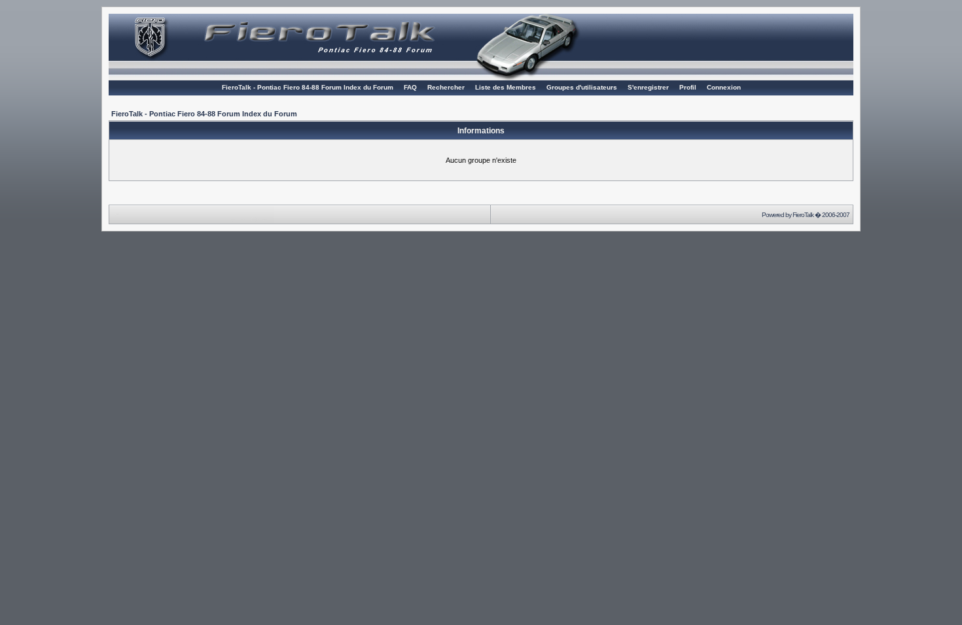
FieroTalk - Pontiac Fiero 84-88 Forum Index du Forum (307, 87)
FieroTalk (803, 214)
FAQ (410, 87)
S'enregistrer (648, 87)
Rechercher (446, 87)
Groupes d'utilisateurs (581, 87)
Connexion (724, 87)
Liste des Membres (505, 87)
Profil (687, 87)
